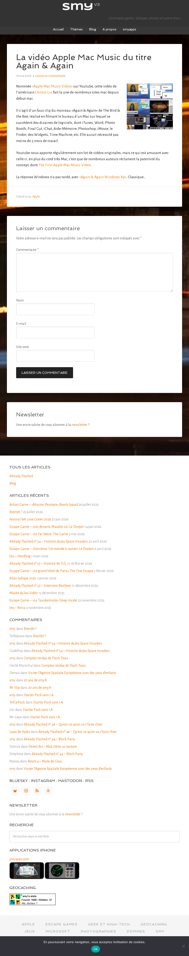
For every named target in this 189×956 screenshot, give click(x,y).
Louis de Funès (19, 732)
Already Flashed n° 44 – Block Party (49, 739)
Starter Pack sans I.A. (39, 695)
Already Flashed (21, 476)
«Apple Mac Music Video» (52, 86)
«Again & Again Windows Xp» (103, 177)
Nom (20, 300)
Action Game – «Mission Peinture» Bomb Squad (43, 504)
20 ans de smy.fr (35, 680)
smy (94, 7)
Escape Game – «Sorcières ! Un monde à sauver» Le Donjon (51, 549)
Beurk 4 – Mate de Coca (45, 761)
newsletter (79, 425)
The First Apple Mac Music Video (64, 165)
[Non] (183, 946)
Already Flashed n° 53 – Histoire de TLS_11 (39, 563)
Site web (22, 347)
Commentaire (27, 250)
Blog (12, 483)
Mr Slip (14, 687)
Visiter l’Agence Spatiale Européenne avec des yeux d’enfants (72, 673)
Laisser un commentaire (50, 76)
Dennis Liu (43, 92)
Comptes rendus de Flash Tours (46, 658)
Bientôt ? (15, 512)
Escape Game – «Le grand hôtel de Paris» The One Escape (51, 571)
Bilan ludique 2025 (22, 578)
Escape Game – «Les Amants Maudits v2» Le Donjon (46, 527)
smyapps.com (19, 859)
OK (96, 949)
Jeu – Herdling (19, 556)
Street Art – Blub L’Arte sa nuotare (53, 746)
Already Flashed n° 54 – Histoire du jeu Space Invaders (48, 541)
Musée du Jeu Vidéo (23, 593)
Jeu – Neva (17, 608)
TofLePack (17, 702)
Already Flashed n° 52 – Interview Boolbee (40, 585)
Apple (36, 196)
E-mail (21, 323)
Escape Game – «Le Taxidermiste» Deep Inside (43, 600)
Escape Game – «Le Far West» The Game (38, 534)
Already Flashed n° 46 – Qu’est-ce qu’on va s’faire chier (63, 724)
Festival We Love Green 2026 (30, 519)
